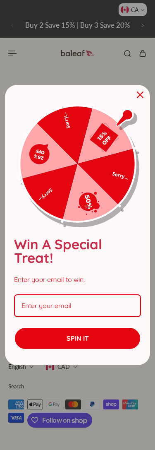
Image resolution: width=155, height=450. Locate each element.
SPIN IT (78, 338)
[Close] (140, 95)
